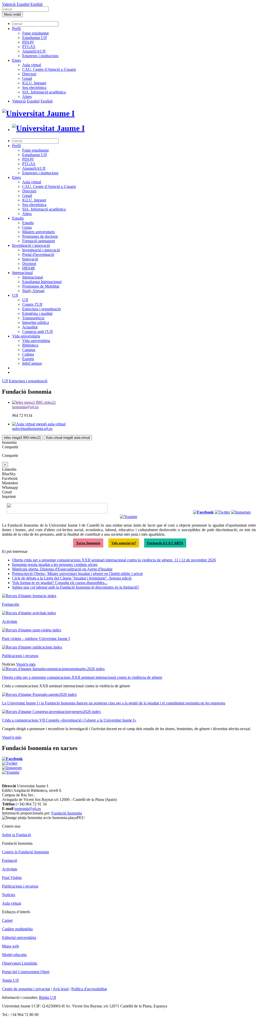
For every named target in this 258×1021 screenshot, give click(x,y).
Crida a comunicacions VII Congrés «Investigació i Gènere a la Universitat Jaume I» (69, 720)
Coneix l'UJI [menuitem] (32, 304)
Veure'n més (26, 664)
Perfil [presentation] (16, 28)
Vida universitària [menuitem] (26, 336)
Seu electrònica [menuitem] (34, 87)
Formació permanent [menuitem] (38, 241)
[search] (25, 9)
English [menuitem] (36, 4)
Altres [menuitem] (27, 96)
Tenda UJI (10, 980)
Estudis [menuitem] (18, 218)
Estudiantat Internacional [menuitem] (41, 282)
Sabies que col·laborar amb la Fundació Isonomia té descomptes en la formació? (75, 587)
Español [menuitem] (23, 4)
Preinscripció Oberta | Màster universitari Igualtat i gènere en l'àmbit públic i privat (77, 573)
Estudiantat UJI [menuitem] (34, 38)
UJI (5, 381)
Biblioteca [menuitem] (30, 345)
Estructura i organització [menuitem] (41, 309)
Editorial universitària (19, 937)
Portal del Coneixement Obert (25, 972)
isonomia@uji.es (27, 808)
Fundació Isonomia (66, 813)
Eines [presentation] (16, 60)
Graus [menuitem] (27, 227)
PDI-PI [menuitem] (28, 42)
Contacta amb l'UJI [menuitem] (37, 331)
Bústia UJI (47, 997)
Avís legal (61, 989)
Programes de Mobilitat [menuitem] (40, 286)
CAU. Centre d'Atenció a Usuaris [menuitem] (49, 69)
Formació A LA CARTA (165, 543)
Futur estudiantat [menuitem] (35, 33)
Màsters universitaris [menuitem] (38, 232)
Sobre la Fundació (16, 835)
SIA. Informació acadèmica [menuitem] (44, 92)
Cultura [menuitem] (28, 354)
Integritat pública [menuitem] (35, 322)
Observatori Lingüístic (20, 963)
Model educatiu (14, 954)
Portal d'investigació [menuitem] (38, 254)
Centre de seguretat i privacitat (26, 989)
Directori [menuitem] (29, 74)
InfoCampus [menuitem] (32, 363)
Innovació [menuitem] (30, 259)
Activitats (9, 621)
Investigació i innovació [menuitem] (31, 245)
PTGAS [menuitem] (28, 47)
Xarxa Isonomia (88, 543)
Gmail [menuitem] (27, 78)
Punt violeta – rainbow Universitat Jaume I (36, 638)
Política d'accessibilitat (89, 989)
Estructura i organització (28, 381)
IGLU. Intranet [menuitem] (34, 83)
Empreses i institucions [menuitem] (40, 56)
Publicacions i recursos (20, 656)
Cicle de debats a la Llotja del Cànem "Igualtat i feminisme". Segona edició (72, 578)
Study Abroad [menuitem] (33, 291)
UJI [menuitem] (15, 295)
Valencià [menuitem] (9, 4)
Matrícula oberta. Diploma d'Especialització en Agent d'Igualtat (62, 569)
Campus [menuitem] (28, 350)
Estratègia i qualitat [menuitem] (37, 313)
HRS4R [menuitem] (28, 268)
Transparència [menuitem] (33, 318)
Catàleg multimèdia (17, 929)
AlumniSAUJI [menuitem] (33, 51)
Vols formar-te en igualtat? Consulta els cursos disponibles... (59, 583)
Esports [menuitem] (28, 359)
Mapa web (10, 946)
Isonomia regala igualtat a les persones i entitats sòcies (55, 564)
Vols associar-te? (123, 543)
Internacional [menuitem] (22, 272)
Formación (10, 604)
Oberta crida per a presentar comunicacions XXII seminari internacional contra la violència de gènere (82, 677)
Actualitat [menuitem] (30, 327)
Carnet (7, 920)
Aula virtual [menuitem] (31, 65)
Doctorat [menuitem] (29, 263)
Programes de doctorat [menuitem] (40, 236)
